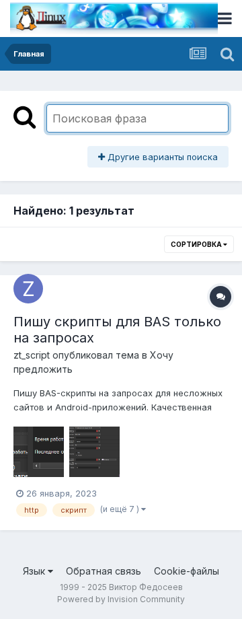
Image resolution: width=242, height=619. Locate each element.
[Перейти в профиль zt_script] (28, 288)
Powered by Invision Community (121, 599)
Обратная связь (103, 571)
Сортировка (197, 244)
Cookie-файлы (186, 571)
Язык (35, 571)
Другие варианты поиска (161, 156)
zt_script (31, 355)
